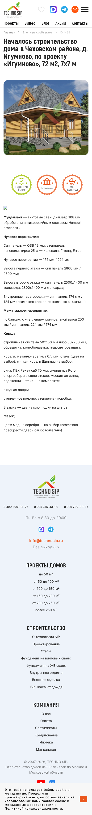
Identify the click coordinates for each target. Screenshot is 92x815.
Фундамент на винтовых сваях (46, 658)
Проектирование (46, 644)
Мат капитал (46, 749)
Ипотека (46, 742)
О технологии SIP (46, 637)
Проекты (11, 23)
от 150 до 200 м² (46, 596)
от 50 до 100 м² (46, 581)
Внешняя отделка (46, 680)
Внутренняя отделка (46, 672)
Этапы (46, 651)
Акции (60, 23)
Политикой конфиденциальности (33, 808)
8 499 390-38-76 (16, 507)
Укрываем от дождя (46, 687)
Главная (9, 32)
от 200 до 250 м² (46, 603)
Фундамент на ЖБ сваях (46, 665)
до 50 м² (46, 574)
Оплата (46, 721)
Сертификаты (46, 728)
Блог (46, 23)
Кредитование (46, 735)
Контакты (80, 23)
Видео (30, 23)
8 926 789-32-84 (76, 507)
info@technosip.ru (46, 540)
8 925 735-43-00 (46, 507)
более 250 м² (46, 610)
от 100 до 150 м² (46, 588)
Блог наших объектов (37, 32)
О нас (46, 714)
